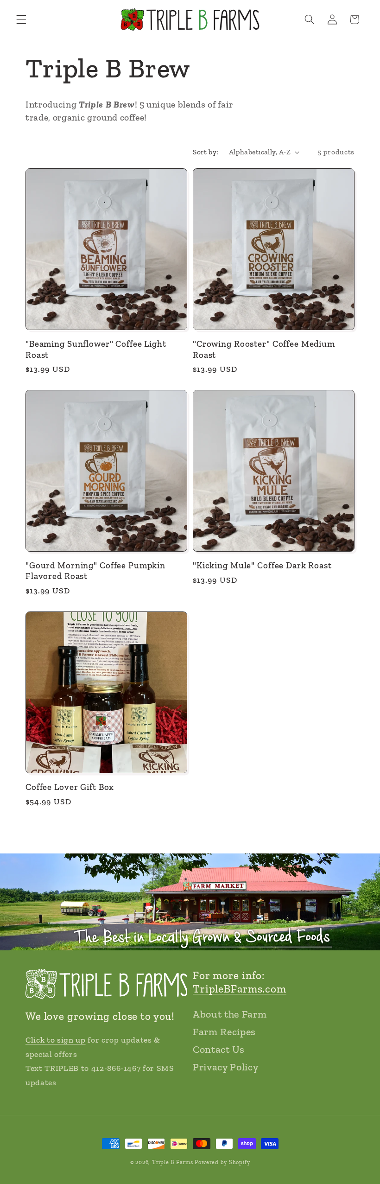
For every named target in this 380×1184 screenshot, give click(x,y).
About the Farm (229, 1014)
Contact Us (219, 1049)
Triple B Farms (172, 1162)
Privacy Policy (225, 1067)
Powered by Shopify (222, 1162)
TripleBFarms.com (239, 988)
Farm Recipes (224, 1031)
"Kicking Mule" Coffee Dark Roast (262, 565)
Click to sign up (55, 1040)
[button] (21, 19)
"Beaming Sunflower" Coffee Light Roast (95, 349)
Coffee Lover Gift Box (69, 787)
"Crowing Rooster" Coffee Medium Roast (264, 349)
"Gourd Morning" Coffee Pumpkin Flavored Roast (95, 570)
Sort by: (206, 151)
